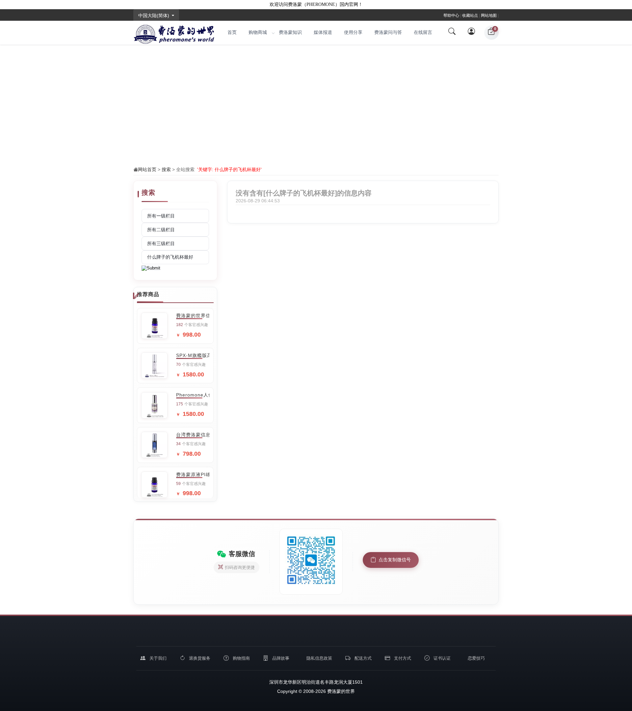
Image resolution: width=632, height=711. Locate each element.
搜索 (166, 169)
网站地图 (489, 15)
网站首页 (147, 169)
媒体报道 (323, 32)
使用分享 (353, 32)
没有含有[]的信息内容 (304, 193)
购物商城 (258, 32)
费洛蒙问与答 (388, 32)
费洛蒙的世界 (340, 691)
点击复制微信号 (395, 559)
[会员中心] (471, 32)
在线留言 (423, 32)
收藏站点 (470, 15)
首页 (232, 32)
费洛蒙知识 (290, 32)
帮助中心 (451, 15)
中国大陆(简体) (153, 15)
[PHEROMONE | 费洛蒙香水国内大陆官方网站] (174, 32)
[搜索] (452, 32)
